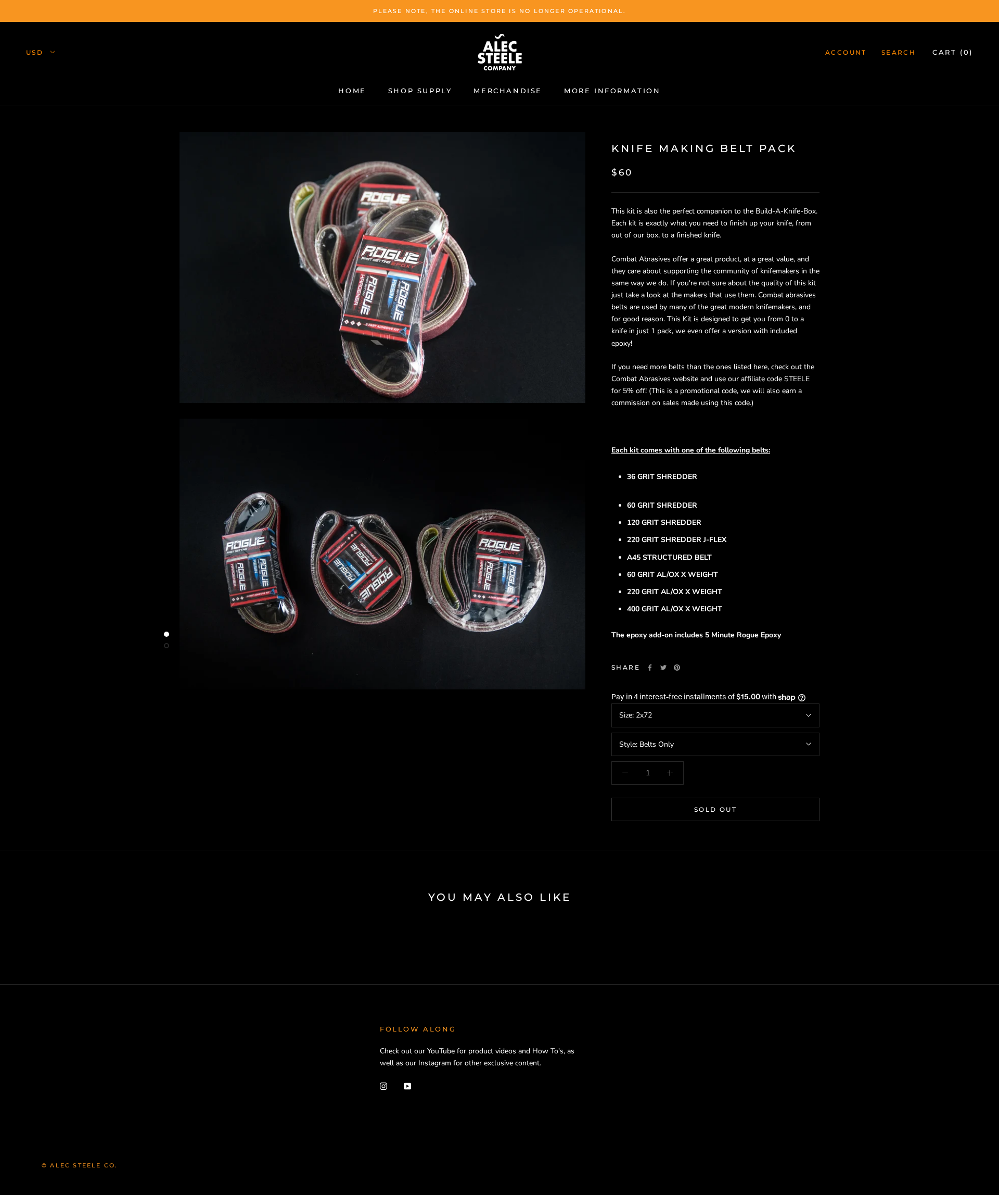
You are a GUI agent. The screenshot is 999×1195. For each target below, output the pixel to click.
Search (898, 52)
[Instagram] (383, 1085)
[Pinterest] (677, 667)
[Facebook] (650, 667)
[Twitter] (663, 667)
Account (846, 52)
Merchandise (507, 90)
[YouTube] (407, 1085)
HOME (352, 90)
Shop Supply (420, 90)
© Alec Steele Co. (80, 1165)
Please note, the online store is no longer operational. (499, 11)
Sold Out (715, 809)
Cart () (952, 52)
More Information (612, 90)
